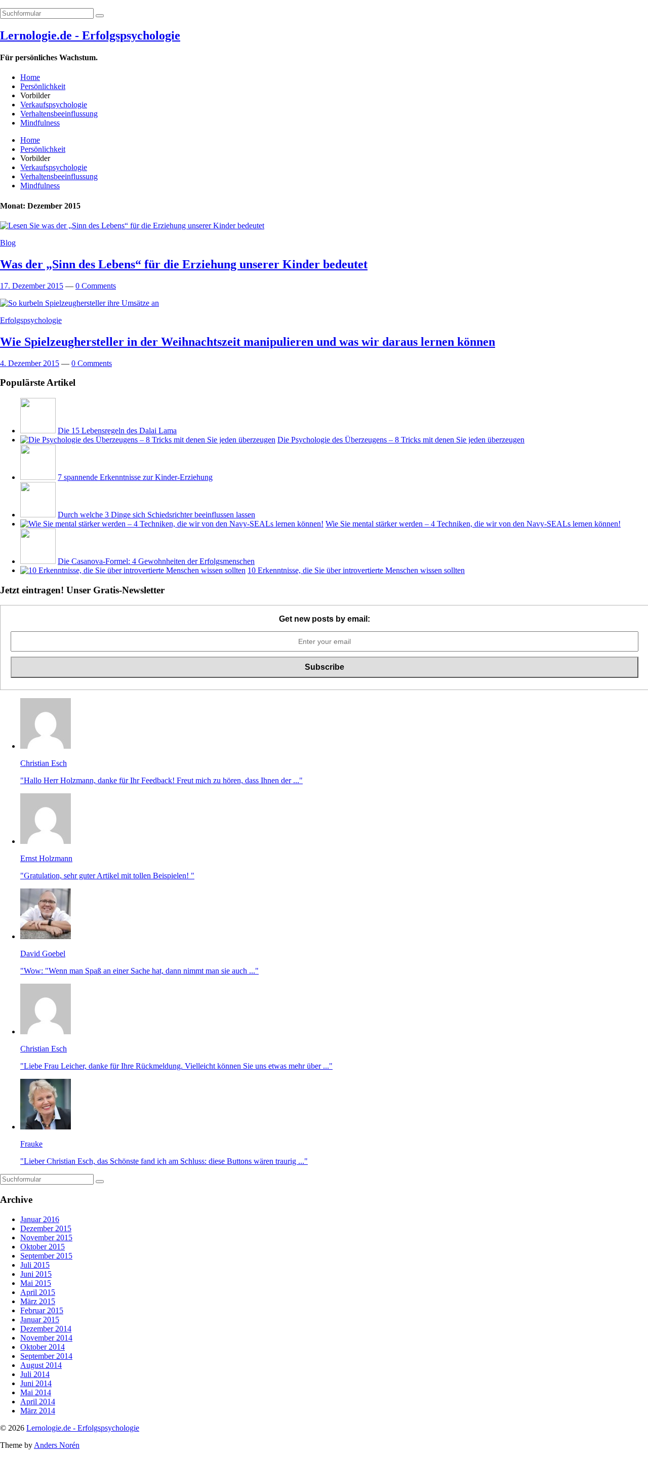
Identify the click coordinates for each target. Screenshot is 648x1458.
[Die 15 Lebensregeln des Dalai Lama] (38, 430)
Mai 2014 (35, 1392)
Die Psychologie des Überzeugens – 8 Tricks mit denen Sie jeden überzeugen (400, 439)
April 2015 (37, 1292)
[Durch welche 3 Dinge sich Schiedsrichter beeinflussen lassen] (38, 514)
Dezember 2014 (45, 1328)
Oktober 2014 (42, 1347)
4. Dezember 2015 (29, 363)
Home (30, 77)
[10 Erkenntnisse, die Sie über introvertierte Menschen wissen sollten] (133, 570)
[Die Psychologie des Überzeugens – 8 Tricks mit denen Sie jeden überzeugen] (147, 439)
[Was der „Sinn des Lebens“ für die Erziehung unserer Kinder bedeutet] (132, 225)
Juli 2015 (35, 1265)
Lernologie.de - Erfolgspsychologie (90, 35)
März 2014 (37, 1410)
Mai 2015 (35, 1283)
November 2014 (46, 1337)
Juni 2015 (36, 1274)
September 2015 (46, 1255)
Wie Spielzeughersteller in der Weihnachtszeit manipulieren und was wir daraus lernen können (247, 341)
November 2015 (46, 1237)
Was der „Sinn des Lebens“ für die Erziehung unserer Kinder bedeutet (184, 264)
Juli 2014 (35, 1374)
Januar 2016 (39, 1219)
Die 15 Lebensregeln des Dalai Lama (117, 430)
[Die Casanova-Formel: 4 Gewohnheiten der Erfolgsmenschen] (38, 561)
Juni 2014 (36, 1383)
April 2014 (37, 1401)
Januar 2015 (39, 1319)
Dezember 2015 (45, 1228)
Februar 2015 (41, 1310)
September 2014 (46, 1356)
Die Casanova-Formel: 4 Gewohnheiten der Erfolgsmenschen (156, 561)
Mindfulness (40, 122)
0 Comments (95, 285)
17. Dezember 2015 (31, 285)
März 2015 (37, 1301)
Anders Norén (56, 1445)
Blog (8, 242)
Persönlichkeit (42, 86)
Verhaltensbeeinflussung (59, 113)
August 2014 (41, 1365)
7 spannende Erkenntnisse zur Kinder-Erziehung (135, 477)
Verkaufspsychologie (53, 104)
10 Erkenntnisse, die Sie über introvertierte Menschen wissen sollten (356, 570)
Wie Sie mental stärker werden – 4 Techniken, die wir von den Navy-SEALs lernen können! (473, 523)
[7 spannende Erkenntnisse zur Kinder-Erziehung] (38, 477)
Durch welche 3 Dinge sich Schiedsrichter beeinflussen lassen (156, 514)
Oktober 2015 (42, 1246)
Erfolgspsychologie (31, 320)
